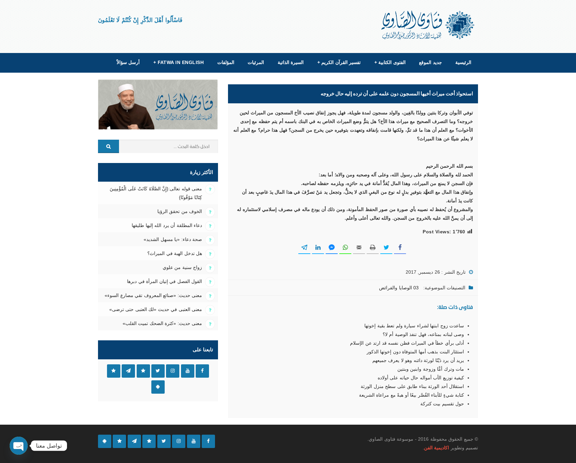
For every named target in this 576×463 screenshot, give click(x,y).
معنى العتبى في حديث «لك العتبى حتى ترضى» (155, 309)
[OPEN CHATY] (19, 446)
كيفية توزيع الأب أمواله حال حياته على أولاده (421, 377)
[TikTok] (149, 441)
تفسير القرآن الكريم (339, 62)
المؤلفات (225, 62)
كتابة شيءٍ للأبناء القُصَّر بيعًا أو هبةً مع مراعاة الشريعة (411, 395)
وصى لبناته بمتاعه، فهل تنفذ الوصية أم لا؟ (423, 334)
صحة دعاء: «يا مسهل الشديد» (173, 239)
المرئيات (256, 62)
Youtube (187, 371)
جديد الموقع (430, 62)
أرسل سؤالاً (128, 62)
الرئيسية (463, 62)
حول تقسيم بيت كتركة (442, 403)
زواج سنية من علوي (182, 267)
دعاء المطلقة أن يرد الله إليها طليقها (167, 225)
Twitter (158, 371)
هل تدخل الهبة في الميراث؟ (174, 253)
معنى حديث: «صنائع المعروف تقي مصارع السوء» (153, 295)
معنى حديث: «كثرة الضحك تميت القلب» (162, 323)
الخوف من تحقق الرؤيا (179, 211)
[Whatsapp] (119, 441)
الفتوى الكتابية (390, 62)
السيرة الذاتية (291, 62)
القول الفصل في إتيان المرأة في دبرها (164, 281)
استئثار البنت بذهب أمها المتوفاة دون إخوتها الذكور (415, 351)
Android (158, 387)
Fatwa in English (178, 62)
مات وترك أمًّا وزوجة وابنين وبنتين (430, 369)
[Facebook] (208, 441)
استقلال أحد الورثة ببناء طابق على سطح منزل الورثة (412, 386)
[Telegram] (134, 441)
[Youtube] (193, 441)
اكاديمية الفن (436, 447)
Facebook (202, 371)
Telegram (128, 371)
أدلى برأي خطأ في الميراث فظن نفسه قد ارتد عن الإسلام (407, 343)
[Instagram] (178, 441)
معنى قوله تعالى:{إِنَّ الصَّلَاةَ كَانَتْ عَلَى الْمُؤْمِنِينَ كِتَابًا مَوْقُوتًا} (156, 193)
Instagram (172, 371)
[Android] (104, 441)
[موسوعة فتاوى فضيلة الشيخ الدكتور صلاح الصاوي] (428, 25)
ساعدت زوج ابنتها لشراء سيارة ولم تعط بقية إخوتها (414, 325)
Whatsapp (113, 371)
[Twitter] (164, 441)
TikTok (143, 371)
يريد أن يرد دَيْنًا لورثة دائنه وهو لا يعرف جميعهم (418, 360)
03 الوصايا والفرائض (399, 287)
